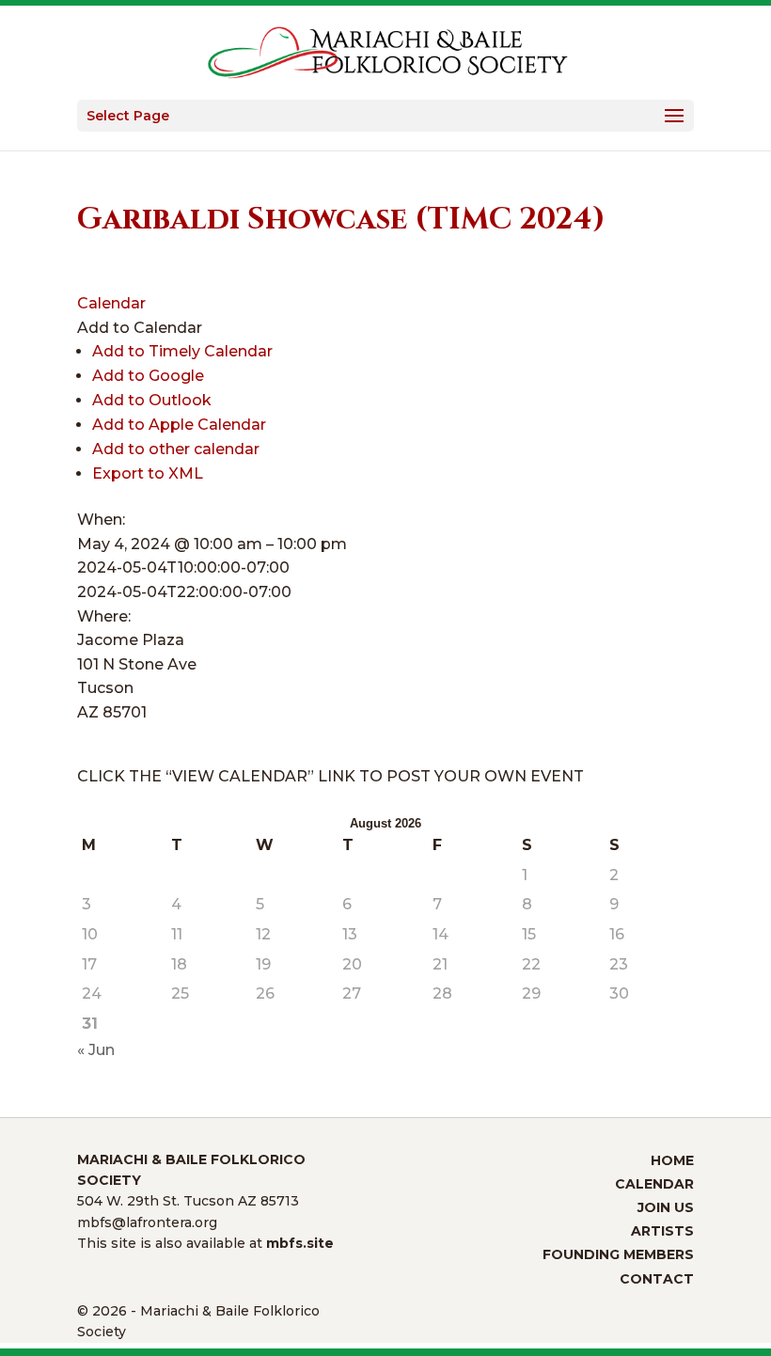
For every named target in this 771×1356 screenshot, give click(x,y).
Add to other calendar (176, 449)
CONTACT (657, 1278)
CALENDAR (654, 1183)
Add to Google (148, 376)
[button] (139, 328)
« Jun (96, 1050)
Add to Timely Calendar (182, 351)
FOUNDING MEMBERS (618, 1254)
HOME (672, 1160)
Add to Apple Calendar (179, 425)
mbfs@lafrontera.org (147, 1222)
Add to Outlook (152, 400)
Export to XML (147, 473)
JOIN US (665, 1207)
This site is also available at (205, 1243)
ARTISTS (662, 1230)
